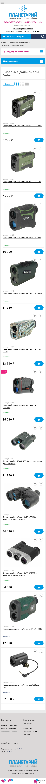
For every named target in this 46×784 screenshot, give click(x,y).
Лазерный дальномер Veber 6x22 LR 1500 (22, 181)
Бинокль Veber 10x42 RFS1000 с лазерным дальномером (22, 462)
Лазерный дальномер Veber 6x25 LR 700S (22, 237)
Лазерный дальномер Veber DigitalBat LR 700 (21, 685)
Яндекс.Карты (7, 749)
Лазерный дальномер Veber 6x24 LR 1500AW (19, 406)
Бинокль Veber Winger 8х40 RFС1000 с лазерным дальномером (20, 518)
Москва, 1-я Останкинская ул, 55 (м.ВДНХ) (23, 31)
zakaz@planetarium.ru (24, 28)
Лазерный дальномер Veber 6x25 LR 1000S (22, 293)
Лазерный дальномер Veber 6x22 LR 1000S (22, 125)
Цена (7, 84)
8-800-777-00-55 (13, 22)
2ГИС (3, 752)
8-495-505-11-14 (33, 22)
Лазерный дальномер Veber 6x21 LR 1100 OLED (22, 350)
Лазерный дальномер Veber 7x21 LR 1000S (22, 629)
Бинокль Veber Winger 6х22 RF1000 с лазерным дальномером (20, 574)
